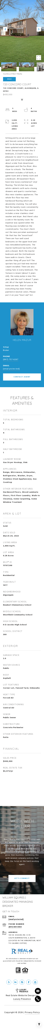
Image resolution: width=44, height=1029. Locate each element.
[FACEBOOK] (28, 982)
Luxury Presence (22, 999)
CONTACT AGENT (22, 377)
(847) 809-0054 (15, 927)
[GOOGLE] (22, 982)
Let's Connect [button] (22, 878)
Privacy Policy (32, 1012)
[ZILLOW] (35, 982)
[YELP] (8, 982)
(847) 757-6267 (10, 359)
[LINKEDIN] (15, 982)
